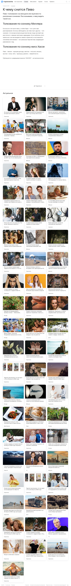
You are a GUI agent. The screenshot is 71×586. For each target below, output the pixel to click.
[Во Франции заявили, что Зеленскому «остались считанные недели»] (57, 151)
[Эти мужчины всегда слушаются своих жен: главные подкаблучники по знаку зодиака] (13, 129)
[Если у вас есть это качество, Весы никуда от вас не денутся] (57, 550)
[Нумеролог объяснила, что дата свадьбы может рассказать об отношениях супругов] (57, 306)
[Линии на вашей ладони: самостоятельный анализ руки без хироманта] (35, 350)
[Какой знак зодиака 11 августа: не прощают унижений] (35, 439)
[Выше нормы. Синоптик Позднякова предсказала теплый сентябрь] (13, 328)
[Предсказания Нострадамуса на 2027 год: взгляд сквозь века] (35, 107)
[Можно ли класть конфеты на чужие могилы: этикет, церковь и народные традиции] (57, 240)
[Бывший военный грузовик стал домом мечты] (35, 505)
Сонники (13, 5)
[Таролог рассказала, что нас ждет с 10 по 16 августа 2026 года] (13, 373)
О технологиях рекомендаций (60, 585)
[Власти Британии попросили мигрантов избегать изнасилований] (57, 461)
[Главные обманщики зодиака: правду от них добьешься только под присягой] (35, 196)
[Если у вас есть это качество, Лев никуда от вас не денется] (35, 373)
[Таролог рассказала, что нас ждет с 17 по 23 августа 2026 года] (35, 483)
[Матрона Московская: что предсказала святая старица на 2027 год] (57, 284)
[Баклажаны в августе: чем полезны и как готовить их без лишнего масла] (13, 417)
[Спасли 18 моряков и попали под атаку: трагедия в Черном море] (13, 461)
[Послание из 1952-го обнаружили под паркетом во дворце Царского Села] (35, 151)
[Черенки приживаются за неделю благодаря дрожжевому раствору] (57, 417)
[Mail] (2, 1)
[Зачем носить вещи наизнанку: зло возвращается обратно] (13, 483)
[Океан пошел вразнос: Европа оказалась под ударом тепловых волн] (13, 395)
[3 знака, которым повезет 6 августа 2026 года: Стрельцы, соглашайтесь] (35, 572)
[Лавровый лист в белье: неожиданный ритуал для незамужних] (13, 350)
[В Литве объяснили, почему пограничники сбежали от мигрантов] (57, 129)
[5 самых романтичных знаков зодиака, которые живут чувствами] (35, 218)
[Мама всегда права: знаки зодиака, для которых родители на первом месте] (13, 240)
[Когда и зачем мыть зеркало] (13, 550)
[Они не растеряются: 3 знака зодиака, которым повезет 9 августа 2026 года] (13, 572)
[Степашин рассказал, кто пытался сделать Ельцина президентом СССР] (57, 262)
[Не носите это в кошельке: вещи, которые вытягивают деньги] (13, 107)
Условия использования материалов (37, 585)
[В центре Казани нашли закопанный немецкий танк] (35, 240)
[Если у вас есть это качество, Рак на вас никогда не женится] (13, 218)
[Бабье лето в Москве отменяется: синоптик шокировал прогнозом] (57, 439)
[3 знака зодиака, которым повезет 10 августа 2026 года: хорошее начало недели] (13, 439)
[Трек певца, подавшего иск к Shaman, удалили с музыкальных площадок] (57, 527)
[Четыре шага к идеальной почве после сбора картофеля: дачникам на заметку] (57, 505)
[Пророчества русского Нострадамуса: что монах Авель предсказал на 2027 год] (57, 173)
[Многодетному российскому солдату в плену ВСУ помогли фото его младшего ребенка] (35, 129)
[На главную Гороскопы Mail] (8, 1)
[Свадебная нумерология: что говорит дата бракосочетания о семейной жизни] (13, 196)
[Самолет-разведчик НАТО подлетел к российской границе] (35, 395)
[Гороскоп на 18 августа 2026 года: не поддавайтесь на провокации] (57, 483)
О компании (7, 585)
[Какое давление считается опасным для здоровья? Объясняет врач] (57, 218)
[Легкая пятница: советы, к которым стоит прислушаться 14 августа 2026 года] (35, 262)
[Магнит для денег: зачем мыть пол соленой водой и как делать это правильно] (57, 107)
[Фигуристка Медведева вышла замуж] (35, 461)
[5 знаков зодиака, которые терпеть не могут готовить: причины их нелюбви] (35, 173)
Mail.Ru (2, 585)
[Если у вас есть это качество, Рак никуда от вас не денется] (35, 328)
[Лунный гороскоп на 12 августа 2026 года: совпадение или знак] (57, 572)
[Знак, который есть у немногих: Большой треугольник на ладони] (35, 284)
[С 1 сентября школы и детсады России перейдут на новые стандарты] (57, 196)
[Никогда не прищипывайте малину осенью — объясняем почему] (13, 306)
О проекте (27, 585)
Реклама (13, 585)
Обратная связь (49, 585)
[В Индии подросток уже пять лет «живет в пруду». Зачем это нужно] (57, 328)
